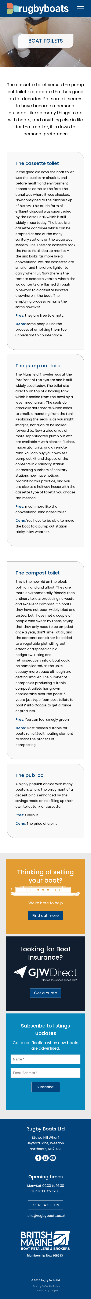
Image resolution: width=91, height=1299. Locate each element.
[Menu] (78, 8)
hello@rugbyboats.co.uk (45, 1215)
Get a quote (45, 993)
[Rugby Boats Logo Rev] (38, 8)
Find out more (45, 915)
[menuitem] (78, 8)
